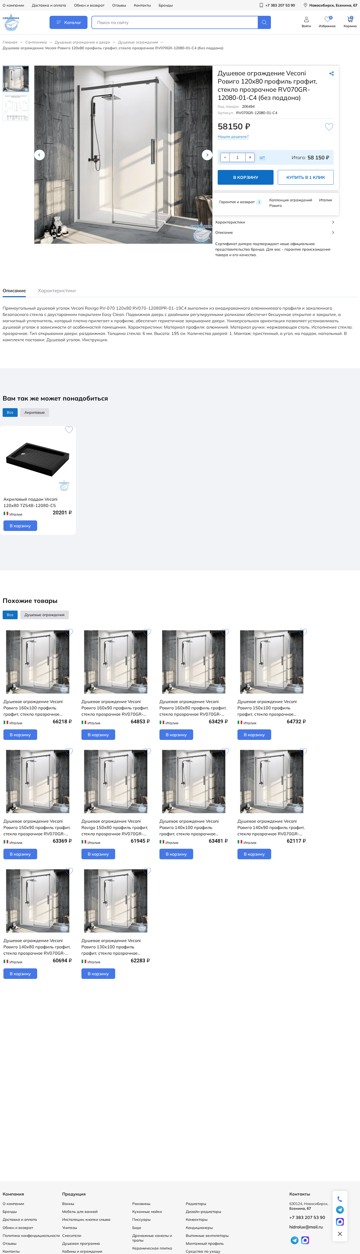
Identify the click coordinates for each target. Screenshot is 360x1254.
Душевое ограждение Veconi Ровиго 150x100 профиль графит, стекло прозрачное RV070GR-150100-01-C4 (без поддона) (268, 708)
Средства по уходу (203, 1251)
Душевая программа (81, 1243)
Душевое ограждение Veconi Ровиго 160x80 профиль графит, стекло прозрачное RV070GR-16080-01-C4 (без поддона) (193, 708)
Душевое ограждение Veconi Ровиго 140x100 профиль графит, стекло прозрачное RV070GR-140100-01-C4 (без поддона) (190, 827)
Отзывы (119, 5)
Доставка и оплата (49, 5)
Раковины (141, 1203)
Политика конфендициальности (31, 1235)
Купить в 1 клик (305, 177)
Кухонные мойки (147, 1211)
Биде (136, 1227)
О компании (13, 5)
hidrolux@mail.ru (306, 1226)
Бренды (166, 5)
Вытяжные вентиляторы (207, 1235)
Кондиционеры (199, 1227)
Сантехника (36, 42)
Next (207, 155)
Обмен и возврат (89, 5)
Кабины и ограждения (82, 1251)
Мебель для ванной (80, 1211)
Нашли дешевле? (233, 136)
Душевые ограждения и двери (82, 42)
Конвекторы (196, 1219)
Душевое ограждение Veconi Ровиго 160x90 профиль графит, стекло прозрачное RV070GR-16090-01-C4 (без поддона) (115, 708)
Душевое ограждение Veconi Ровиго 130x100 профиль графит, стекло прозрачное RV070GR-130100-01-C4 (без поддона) (112, 947)
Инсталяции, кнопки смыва (86, 1219)
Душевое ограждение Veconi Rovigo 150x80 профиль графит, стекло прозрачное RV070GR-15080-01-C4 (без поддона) (114, 827)
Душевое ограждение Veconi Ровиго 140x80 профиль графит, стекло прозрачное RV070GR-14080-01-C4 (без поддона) (37, 947)
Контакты (142, 5)
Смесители (71, 1235)
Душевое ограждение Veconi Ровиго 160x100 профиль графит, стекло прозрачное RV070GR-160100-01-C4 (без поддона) (34, 708)
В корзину (245, 177)
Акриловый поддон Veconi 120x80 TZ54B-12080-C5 (30, 502)
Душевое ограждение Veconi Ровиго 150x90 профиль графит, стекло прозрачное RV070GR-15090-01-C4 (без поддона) (37, 827)
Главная (10, 42)
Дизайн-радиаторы (203, 1211)
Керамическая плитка (152, 1248)
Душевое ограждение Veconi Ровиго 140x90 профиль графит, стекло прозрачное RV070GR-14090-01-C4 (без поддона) (271, 827)
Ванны (68, 1203)
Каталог (72, 22)
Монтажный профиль (205, 1243)
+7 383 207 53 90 (307, 1217)
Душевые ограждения (138, 42)
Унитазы (69, 1227)
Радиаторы (196, 1203)
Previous (39, 155)
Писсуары (141, 1219)
